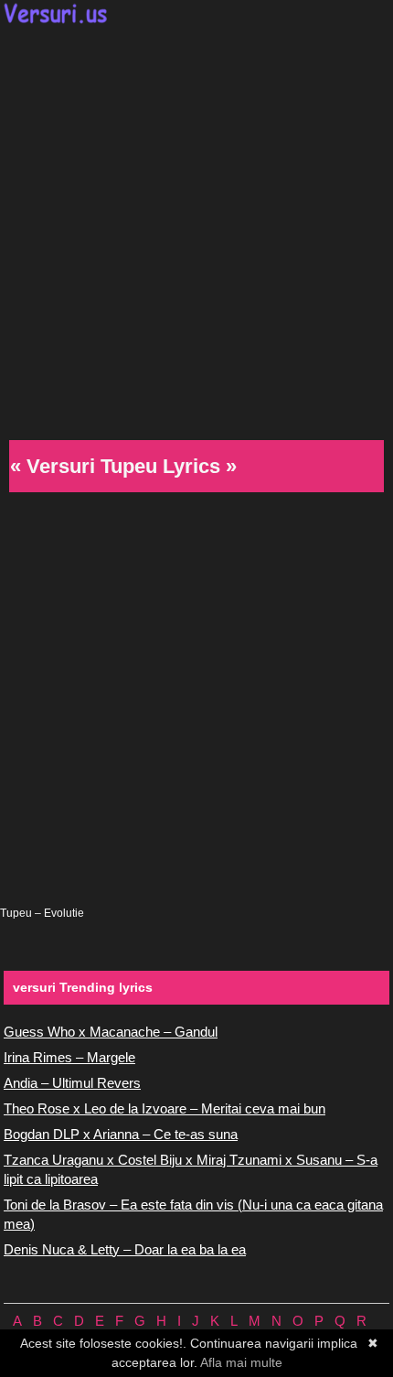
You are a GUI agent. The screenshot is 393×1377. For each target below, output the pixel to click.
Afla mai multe (241, 1362)
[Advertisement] (196, 229)
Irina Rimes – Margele (69, 1057)
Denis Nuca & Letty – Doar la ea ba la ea (125, 1249)
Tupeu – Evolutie (42, 913)
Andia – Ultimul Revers (72, 1083)
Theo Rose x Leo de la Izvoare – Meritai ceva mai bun (164, 1108)
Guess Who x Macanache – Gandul (111, 1031)
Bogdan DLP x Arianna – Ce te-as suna (121, 1134)
